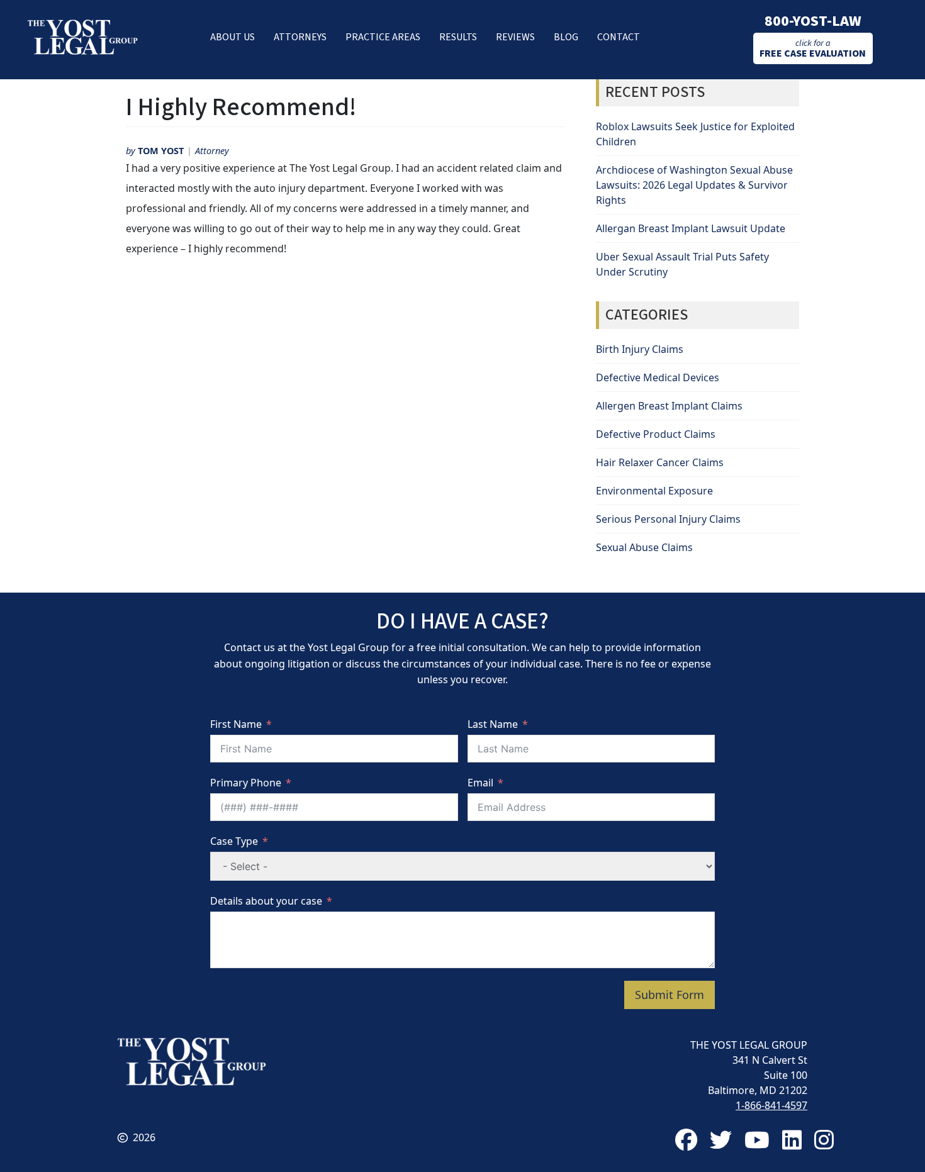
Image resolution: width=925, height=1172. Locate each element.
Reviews (515, 37)
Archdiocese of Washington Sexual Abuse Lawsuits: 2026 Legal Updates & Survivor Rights (694, 185)
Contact (618, 37)
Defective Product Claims (655, 434)
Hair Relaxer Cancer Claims (660, 462)
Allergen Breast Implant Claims (669, 406)
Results (458, 37)
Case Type (234, 841)
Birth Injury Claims (639, 349)
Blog (566, 37)
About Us (232, 37)
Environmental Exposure (654, 491)
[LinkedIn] (792, 1139)
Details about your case (266, 901)
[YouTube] (757, 1139)
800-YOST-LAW (813, 21)
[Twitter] (721, 1139)
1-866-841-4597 (771, 1105)
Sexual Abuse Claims (644, 547)
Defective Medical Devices (657, 377)
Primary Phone (245, 783)
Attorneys (300, 37)
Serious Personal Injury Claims (668, 519)
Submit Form (669, 994)
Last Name (493, 724)
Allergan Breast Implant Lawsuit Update (690, 228)
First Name (236, 724)
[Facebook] (686, 1139)
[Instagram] (824, 1139)
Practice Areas (382, 37)
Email (480, 783)
